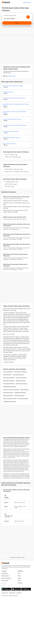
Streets (19, 578)
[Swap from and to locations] (28, 17)
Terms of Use (5, 592)
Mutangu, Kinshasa (8, 395)
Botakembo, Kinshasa (20, 392)
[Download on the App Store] (16, 589)
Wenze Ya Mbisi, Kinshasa (10, 398)
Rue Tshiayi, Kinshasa (8, 377)
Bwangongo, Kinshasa (21, 383)
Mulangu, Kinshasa (20, 380)
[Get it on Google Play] (6, 589)
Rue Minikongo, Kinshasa (9, 401)
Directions (20, 582)
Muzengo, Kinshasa (19, 395)
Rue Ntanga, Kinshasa (8, 383)
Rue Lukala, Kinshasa (18, 374)
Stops (19, 580)
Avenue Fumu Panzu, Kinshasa (11, 389)
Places (19, 575)
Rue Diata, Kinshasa (23, 398)
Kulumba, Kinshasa (8, 371)
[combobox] (17, 16)
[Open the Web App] (25, 589)
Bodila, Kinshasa (24, 389)
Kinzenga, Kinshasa (8, 392)
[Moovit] (6, 2)
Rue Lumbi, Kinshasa (21, 377)
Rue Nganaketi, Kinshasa (9, 386)
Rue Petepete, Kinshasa (20, 371)
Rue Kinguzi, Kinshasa (8, 380)
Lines (19, 573)
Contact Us (19, 592)
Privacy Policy (12, 592)
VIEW (16, 154)
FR (3, 584)
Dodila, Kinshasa (7, 374)
